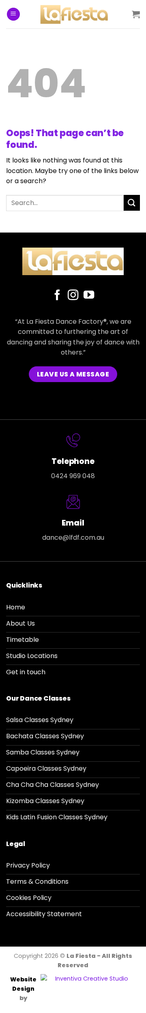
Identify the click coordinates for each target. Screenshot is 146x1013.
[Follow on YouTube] (89, 296)
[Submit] (132, 203)
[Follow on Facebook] (57, 296)
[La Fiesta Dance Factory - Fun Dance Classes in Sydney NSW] (76, 14)
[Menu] (13, 14)
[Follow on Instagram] (73, 296)
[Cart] (136, 14)
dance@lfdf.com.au (73, 537)
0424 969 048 (73, 476)
